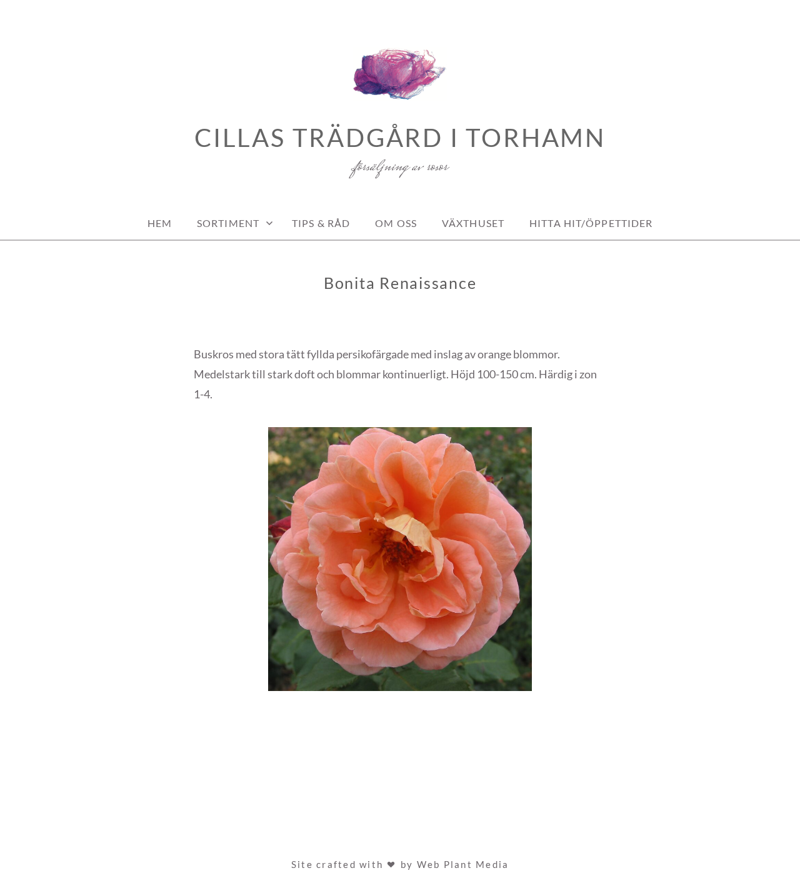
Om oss (396, 223)
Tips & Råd (321, 223)
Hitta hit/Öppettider (590, 223)
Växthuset (473, 223)
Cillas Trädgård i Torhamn (400, 138)
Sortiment (228, 223)
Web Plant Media (463, 864)
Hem (160, 223)
